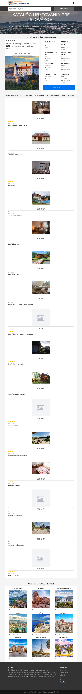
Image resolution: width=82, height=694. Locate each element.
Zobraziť (41, 119)
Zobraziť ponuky (22, 54)
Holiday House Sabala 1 (16, 365)
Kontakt (62, 680)
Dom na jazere (13, 274)
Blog (61, 677)
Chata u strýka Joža (16, 545)
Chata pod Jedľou (15, 215)
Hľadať (65, 9)
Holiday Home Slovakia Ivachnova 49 (22, 334)
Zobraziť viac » (59, 88)
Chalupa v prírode (15, 515)
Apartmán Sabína (14, 425)
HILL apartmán (13, 245)
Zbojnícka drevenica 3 (16, 394)
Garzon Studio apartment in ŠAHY (21, 304)
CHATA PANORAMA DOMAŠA (17, 455)
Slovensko (10, 41)
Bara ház (11, 185)
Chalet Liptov (13, 575)
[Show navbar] (73, 3)
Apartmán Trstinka (15, 155)
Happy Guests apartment (17, 125)
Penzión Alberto (14, 485)
